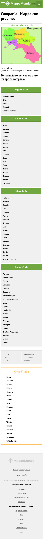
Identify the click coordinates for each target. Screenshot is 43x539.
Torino (5, 180)
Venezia (6, 129)
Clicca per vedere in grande (22, 25)
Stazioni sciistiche (10, 111)
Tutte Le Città (11, 441)
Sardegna (6, 324)
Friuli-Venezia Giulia (10, 299)
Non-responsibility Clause (21, 470)
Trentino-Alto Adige (10, 332)
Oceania (27, 360)
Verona (5, 147)
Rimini (5, 172)
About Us (21, 489)
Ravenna (6, 241)
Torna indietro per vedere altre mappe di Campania (19, 77)
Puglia (5, 281)
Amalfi (5, 256)
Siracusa (6, 176)
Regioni (6, 107)
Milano (5, 136)
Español (24, 475)
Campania (6, 292)
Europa (6, 354)
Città (4, 100)
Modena (6, 234)
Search (39, 4)
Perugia (6, 219)
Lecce (5, 209)
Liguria (5, 306)
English (18, 475)
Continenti (21, 519)
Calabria (6, 288)
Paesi (21, 523)
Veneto (5, 343)
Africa (6, 360)
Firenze (6, 132)
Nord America (29, 354)
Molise (5, 317)
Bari (4, 151)
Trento (5, 248)
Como (5, 158)
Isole (5, 103)
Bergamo (6, 183)
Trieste (5, 169)
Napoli (5, 143)
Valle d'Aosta (8, 277)
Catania (5, 205)
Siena (5, 165)
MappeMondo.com (19, 480)
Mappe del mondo (21, 511)
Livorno (6, 212)
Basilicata (6, 285)
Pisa (4, 161)
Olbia (5, 238)
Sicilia (5, 328)
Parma (5, 216)
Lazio (5, 303)
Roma (5, 125)
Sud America (28, 357)
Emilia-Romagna (9, 296)
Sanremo (6, 245)
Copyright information (21, 498)
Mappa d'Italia (8, 96)
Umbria (5, 339)
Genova (6, 140)
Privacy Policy (21, 493)
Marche (6, 314)
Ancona (6, 223)
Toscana (6, 335)
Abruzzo (6, 274)
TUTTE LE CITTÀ (9, 259)
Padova (5, 198)
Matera (5, 230)
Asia (5, 357)
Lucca (5, 227)
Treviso (5, 252)
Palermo (6, 201)
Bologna (6, 154)
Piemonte (6, 321)
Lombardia (7, 310)
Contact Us (21, 502)
